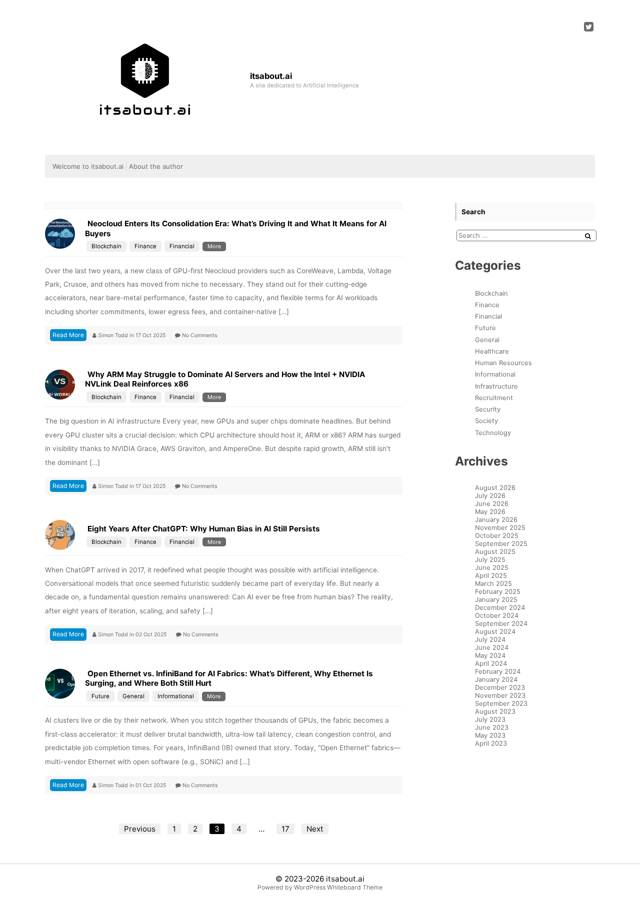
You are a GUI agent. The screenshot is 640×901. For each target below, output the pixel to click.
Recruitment (494, 398)
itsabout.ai (345, 879)
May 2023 (490, 735)
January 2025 (496, 599)
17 (286, 829)
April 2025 (491, 575)
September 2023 (501, 703)
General (133, 696)
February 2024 (497, 671)
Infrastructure (496, 386)
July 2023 (490, 719)
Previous (140, 829)
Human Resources (503, 363)
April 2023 (491, 743)
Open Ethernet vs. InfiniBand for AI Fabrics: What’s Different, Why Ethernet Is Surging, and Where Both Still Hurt (229, 678)
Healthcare (492, 351)
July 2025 (490, 559)
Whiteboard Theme (354, 887)
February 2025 (497, 591)
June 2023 (491, 727)
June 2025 (491, 567)
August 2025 (495, 551)
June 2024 (491, 647)
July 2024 (490, 639)
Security (487, 409)
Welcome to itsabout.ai (88, 166)
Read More (68, 335)
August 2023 (495, 711)
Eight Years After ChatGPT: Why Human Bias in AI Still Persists (204, 528)
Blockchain (107, 246)
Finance (145, 246)
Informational (176, 696)
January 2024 (496, 679)
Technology (493, 433)
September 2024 (501, 623)
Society (486, 421)
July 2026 (490, 495)
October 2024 (496, 615)
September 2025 (501, 543)
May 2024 (490, 655)
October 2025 (496, 535)
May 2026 (490, 511)
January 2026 (496, 519)
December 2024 (500, 607)
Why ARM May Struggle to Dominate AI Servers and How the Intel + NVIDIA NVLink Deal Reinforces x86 (225, 379)
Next (315, 829)
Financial (182, 246)
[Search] (588, 236)
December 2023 (500, 687)
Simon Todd (114, 335)
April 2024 (491, 663)
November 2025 (500, 527)
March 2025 (493, 583)
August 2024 (495, 631)
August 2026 (495, 487)
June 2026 (491, 503)
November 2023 (500, 695)
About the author (156, 166)
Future (101, 696)
